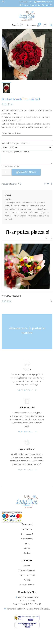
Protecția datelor (27, 585)
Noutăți (27, 566)
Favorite (15, 25)
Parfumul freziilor (11, 296)
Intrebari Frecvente (27, 571)
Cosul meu (33, 25)
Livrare (27, 544)
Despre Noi (27, 529)
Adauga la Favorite (9, 184)
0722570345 (26, 2)
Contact (27, 553)
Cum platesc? (27, 539)
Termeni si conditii (27, 575)
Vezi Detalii (26, 390)
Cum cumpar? (27, 534)
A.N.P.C (27, 580)
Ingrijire (27, 548)
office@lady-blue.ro (44, 2)
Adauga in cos (27, 172)
